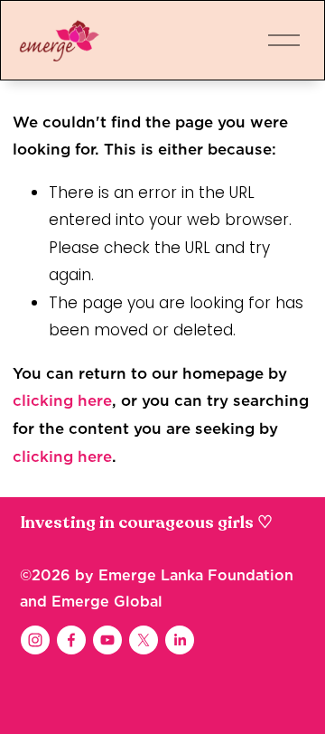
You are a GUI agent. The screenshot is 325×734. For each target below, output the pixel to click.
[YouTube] (107, 640)
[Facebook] (71, 640)
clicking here (62, 400)
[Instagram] (35, 640)
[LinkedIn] (179, 640)
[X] (143, 640)
